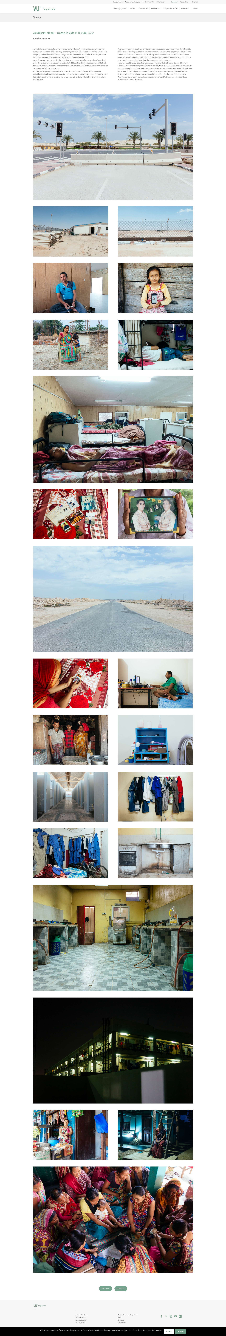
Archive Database (81, 1315)
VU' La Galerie (80, 1323)
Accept (169, 1331)
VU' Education (80, 1317)
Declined (180, 1331)
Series (37, 17)
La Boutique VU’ (148, 2)
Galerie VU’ (160, 2)
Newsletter (184, 2)
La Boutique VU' (80, 1320)
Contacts (174, 2)
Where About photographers (128, 1315)
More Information (155, 1330)
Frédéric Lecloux (41, 38)
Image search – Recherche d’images (126, 2)
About (120, 1317)
